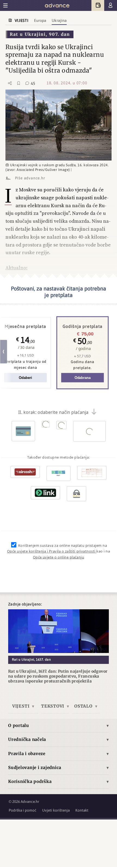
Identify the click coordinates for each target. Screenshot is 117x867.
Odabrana (83, 378)
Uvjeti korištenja (56, 810)
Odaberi (25, 378)
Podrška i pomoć (22, 810)
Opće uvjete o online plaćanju (58, 557)
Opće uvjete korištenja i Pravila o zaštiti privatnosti (51, 551)
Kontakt (81, 810)
